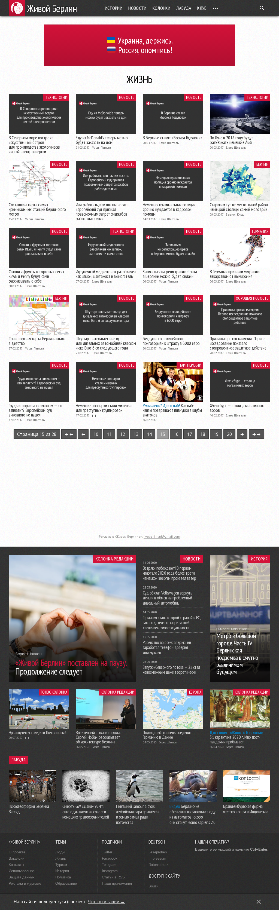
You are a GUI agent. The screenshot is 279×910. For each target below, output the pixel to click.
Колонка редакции (115, 559)
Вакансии (16, 858)
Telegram (109, 865)
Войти (153, 886)
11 (109, 434)
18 (202, 434)
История (259, 559)
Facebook (109, 858)
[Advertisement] (139, 494)
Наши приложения (117, 883)
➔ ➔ (69, 434)
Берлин (262, 164)
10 (95, 434)
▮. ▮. (94, 415)
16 (176, 434)
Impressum (157, 858)
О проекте (17, 852)
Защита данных (22, 877)
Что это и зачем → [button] (106, 901)
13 (136, 434)
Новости (137, 8)
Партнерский (190, 365)
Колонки (162, 8)
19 (216, 434)
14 (149, 434)
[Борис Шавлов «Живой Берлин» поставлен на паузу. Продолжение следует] (72, 681)
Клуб (202, 8)
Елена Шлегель (168, 143)
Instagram (110, 871)
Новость (126, 97)
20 (229, 434)
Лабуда (183, 8)
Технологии (56, 97)
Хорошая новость (252, 298)
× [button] (259, 901)
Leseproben (157, 852)
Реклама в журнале (25, 883)
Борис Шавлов (100, 747)
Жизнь (60, 858)
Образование (66, 883)
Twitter (107, 852)
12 (122, 434)
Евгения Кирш (235, 214)
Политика (63, 877)
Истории (114, 8)
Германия (260, 231)
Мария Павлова (101, 147)
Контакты (16, 865)
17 (189, 434)
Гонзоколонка (54, 692)
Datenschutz (158, 865)
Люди (60, 852)
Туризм (61, 865)
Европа (195, 692)
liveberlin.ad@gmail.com (162, 536)
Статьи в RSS (113, 877)
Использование (21, 871)
